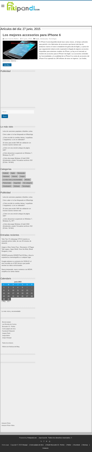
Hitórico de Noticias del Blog (10, 346)
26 (22, 296)
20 (27, 293)
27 (27, 296)
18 (18, 293)
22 (4, 296)
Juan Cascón (43, 438)
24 (13, 296)
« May (4, 301)
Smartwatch (7, 186)
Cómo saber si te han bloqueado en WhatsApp (18, 134)
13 (27, 290)
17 (13, 293)
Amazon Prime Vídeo (8, 425)
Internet (14, 176)
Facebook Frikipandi (8, 331)
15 (4, 293)
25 (18, 296)
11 (18, 290)
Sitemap (85, 445)
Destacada (44, 39)
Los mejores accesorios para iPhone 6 (32, 35)
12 (22, 290)
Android (5, 173)
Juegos (22, 176)
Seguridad (17, 183)
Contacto (45, 448)
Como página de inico (9, 329)
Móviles (27, 179)
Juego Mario (6, 335)
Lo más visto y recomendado (12, 179)
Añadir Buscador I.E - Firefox (55, 445)
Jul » (8, 301)
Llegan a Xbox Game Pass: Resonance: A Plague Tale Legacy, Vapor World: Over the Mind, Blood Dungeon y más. (18, 249)
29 (4, 299)
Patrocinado (7, 183)
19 (22, 293)
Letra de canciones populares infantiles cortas (18, 131)
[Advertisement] (18, 88)
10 (13, 290)
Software (17, 186)
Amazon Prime (6, 423)
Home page (5, 445)
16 (8, 293)
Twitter (69, 445)
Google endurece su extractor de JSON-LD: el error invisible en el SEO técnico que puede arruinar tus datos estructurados (16, 263)
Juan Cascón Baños (11, 39)
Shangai (24, 445)
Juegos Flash (6, 333)
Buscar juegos (6, 322)
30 (8, 299)
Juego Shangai (6, 338)
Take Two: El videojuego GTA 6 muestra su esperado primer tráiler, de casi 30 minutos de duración (16, 241)
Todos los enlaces (7, 343)
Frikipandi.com (32, 438)
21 (32, 293)
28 (32, 296)
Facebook (77, 445)
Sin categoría (27, 183)
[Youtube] (49, 441)
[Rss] (41, 441)
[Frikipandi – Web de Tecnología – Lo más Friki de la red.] (26, 6)
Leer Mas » (7, 65)
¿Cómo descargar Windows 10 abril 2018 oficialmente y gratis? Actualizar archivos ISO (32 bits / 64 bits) (17, 160)
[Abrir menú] (3, 6)
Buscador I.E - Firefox (8, 326)
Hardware (6, 176)
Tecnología (52, 39)
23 (8, 296)
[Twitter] (47, 441)
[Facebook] (44, 441)
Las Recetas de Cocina (9, 324)
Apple (37, 39)
